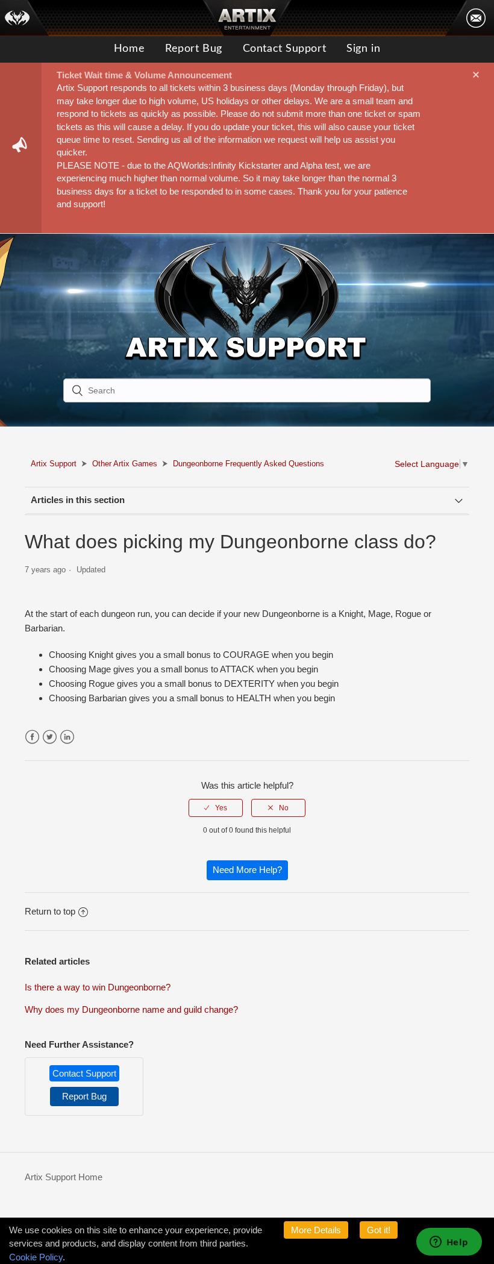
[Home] (24, 18)
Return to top (50, 911)
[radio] (216, 808)
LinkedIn (67, 737)
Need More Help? (247, 870)
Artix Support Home (63, 1177)
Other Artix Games (124, 463)
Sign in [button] (363, 48)
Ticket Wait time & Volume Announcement (144, 75)
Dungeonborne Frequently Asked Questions (248, 463)
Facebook (32, 737)
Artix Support (54, 463)
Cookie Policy (36, 1257)
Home (129, 48)
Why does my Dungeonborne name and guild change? (131, 1009)
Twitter (49, 737)
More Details (316, 1230)
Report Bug (193, 48)
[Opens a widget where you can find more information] (449, 1243)
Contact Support (284, 48)
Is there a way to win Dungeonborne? (97, 987)
